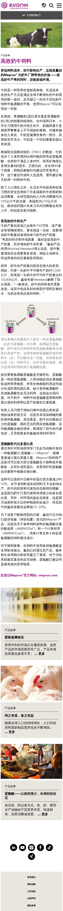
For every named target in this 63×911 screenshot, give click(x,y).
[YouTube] (22, 847)
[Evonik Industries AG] (14, 5)
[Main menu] (59, 5)
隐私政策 (31, 905)
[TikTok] (49, 847)
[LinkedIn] (13, 847)
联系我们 (31, 877)
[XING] (31, 856)
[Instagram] (31, 847)
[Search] (51, 5)
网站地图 (31, 884)
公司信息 (31, 891)
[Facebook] (40, 847)
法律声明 (31, 898)
